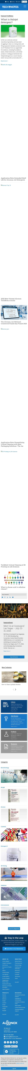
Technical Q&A (5, 972)
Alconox (3, 807)
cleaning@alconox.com (11, 1036)
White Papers (18, 1005)
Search (18, 1)
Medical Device (18, 961)
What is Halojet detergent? (9, 21)
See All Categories (14, 928)
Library (25, 1)
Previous (13, 689)
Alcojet (3, 787)
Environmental (5, 905)
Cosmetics (17, 972)
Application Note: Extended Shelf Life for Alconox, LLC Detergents (13, 179)
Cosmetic (3, 826)
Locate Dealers (5, 976)
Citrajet (4, 1008)
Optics (16, 978)
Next (15, 689)
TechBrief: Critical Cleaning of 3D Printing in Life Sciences (13, 566)
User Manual (5, 974)
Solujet (4, 1000)
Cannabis (17, 974)
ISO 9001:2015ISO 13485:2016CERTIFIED (12, 1052)
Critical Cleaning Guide (20, 1007)
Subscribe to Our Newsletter (14, 949)
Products (5, 993)
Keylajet (4, 1010)
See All (16, 982)
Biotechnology (5, 767)
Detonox (4, 999)
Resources (18, 993)
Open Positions (5, 989)
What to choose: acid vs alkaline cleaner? (13, 588)
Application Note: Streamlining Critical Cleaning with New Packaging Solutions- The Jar (12, 444)
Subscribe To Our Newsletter (13, 1038)
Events (13, 1)
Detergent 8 (4, 846)
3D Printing (4, 866)
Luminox (4, 1002)
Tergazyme (4, 1006)
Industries (18, 959)
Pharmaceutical (18, 963)
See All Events (14, 657)
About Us (5, 959)
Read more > (4, 61)
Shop (7, 1)
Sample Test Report (6, 963)
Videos (4, 970)
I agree (14, 1068)
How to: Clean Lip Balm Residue (11, 684)
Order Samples (5, 961)
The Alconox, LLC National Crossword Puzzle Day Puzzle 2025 (14, 323)
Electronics (17, 970)
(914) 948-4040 (9, 1035)
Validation (3, 885)
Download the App (6, 983)
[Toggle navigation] (25, 6)
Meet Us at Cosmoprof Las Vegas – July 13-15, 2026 (14, 628)
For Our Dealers (6, 978)
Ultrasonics (17, 976)
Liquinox (4, 997)
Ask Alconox (5, 965)
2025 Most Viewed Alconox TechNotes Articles (11, 300)
